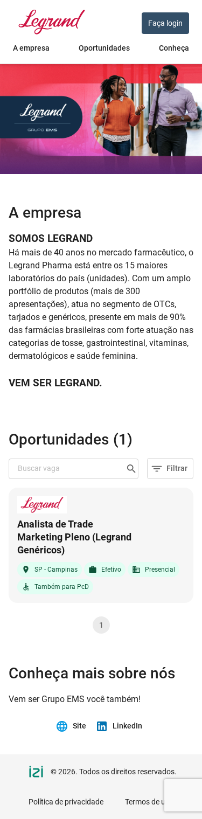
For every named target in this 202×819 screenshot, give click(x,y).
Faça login (165, 23)
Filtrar (176, 468)
